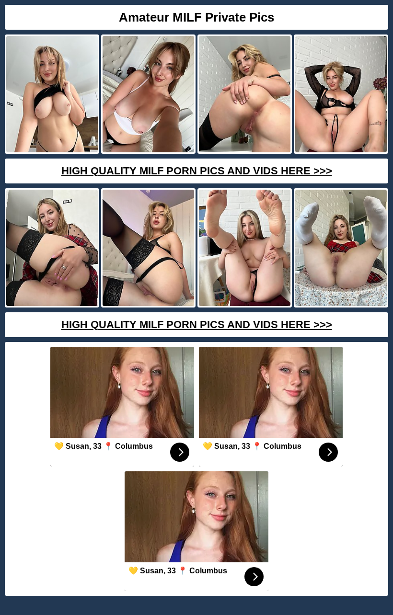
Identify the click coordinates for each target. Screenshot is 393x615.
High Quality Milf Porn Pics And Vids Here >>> (196, 171)
